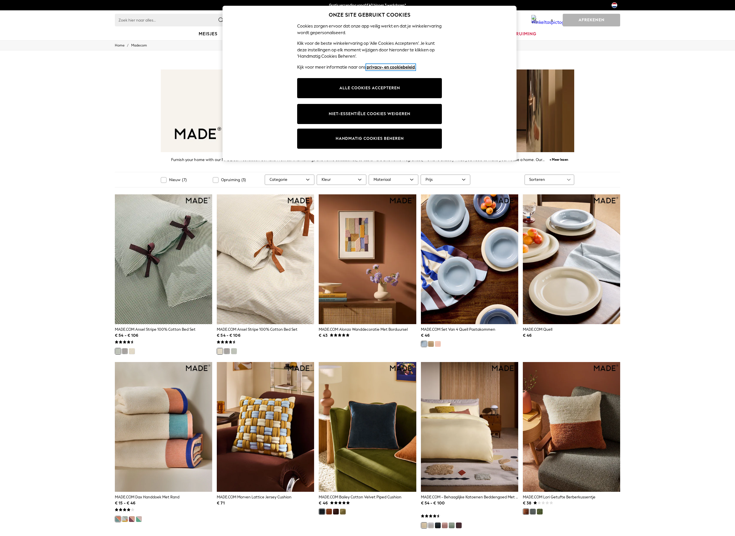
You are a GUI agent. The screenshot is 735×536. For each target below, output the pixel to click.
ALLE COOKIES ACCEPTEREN (369, 88)
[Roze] (438, 344)
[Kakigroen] (343, 511)
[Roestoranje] (329, 511)
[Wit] (431, 525)
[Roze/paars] (132, 519)
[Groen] (118, 351)
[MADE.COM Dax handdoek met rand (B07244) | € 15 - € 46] (163, 427)
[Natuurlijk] (132, 351)
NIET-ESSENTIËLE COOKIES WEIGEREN (369, 113)
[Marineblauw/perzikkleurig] (118, 519)
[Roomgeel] (424, 525)
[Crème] (431, 344)
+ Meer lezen (559, 159)
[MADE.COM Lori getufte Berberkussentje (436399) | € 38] (571, 427)
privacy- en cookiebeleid (391, 67)
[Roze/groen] (139, 519)
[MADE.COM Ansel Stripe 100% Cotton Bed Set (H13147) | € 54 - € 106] (163, 259)
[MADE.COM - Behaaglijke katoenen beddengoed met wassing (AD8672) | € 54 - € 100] (469, 427)
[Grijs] (125, 351)
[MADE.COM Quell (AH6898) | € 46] (571, 259)
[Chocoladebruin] (336, 511)
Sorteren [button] (537, 179)
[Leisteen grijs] (533, 511)
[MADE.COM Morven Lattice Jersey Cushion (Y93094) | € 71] (265, 427)
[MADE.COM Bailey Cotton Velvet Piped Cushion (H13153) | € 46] (367, 427)
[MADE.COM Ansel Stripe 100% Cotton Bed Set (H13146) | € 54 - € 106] (265, 259)
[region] (370, 83)
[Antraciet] (438, 525)
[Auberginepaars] (459, 525)
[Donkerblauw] (322, 511)
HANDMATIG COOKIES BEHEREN (370, 138)
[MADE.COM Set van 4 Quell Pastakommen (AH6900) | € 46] (469, 259)
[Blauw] (424, 344)
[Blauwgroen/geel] (125, 519)
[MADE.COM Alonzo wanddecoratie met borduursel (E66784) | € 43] (367, 259)
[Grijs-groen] (451, 525)
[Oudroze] (445, 525)
